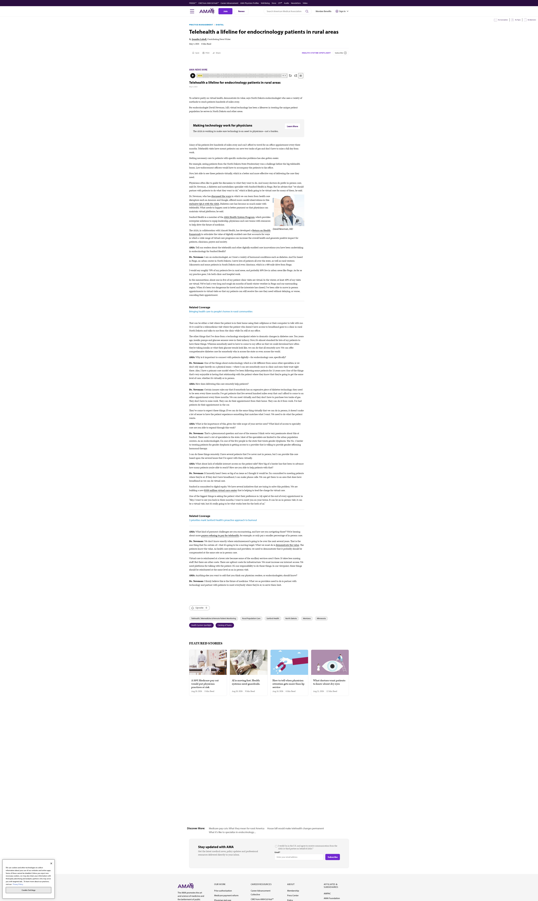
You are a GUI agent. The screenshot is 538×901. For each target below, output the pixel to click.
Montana (307, 618)
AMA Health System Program (239, 217)
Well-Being (265, 3)
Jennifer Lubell (199, 39)
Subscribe (339, 53)
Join (225, 11)
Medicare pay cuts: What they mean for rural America (236, 828)
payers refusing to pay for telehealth (220, 535)
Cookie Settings (28, 890)
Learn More (292, 126)
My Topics (518, 20)
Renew (241, 11)
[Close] (51, 863)
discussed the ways (221, 196)
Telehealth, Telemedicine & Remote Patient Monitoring (213, 618)
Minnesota (321, 618)
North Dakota (291, 618)
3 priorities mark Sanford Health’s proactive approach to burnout (223, 520)
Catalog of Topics (225, 625)
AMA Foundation (332, 898)
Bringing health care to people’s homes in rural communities (220, 311)
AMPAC (327, 893)
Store (274, 3)
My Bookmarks (532, 20)
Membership (293, 890)
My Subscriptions (503, 20)
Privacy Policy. (18, 884)
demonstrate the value (287, 545)
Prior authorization (223, 890)
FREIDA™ (192, 3)
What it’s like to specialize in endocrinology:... (232, 832)
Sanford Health (273, 618)
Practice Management (201, 24)
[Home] (186, 886)
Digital (220, 24)
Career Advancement (229, 3)
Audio (286, 3)
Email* (277, 852)
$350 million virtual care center (220, 490)
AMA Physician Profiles (249, 3)
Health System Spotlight (316, 53)
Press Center (293, 895)
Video (305, 3)
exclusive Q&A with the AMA (204, 203)
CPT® (280, 3)
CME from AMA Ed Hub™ (208, 3)
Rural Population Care (251, 618)
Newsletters (296, 3)
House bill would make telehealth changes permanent (295, 828)
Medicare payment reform (226, 895)
